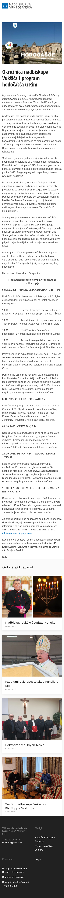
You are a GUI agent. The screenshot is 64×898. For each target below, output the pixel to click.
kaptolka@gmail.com (12, 842)
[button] (60, 6)
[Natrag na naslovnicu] (17, 6)
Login (38, 859)
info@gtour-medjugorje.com (17, 533)
